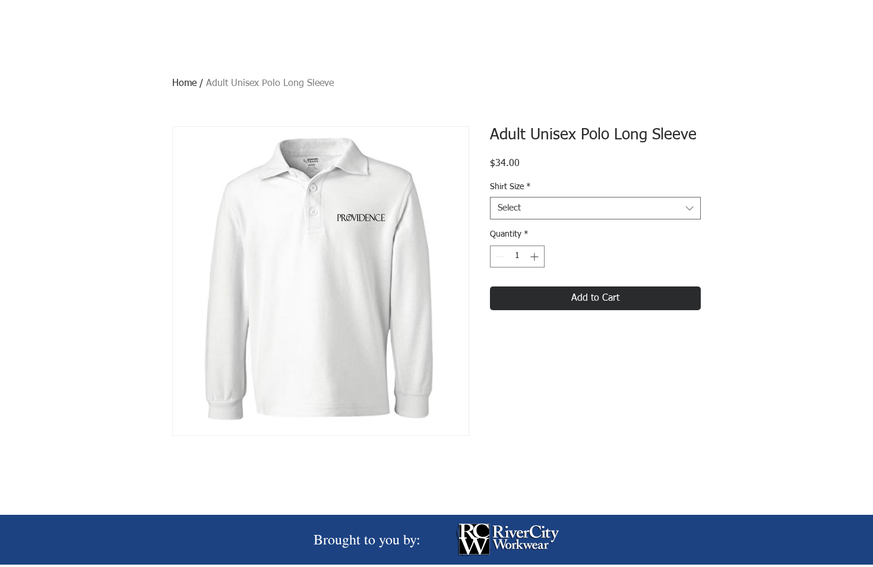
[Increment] (535, 256)
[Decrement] (499, 256)
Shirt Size (510, 187)
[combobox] (595, 208)
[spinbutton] (517, 256)
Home (184, 83)
